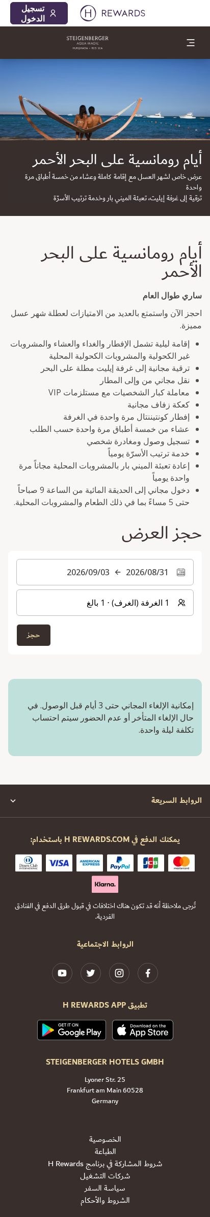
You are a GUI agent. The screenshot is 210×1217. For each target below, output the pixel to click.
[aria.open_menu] (190, 43)
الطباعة (105, 1152)
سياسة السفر (105, 1188)
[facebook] (148, 973)
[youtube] (62, 973)
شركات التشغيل (105, 1176)
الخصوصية (105, 1140)
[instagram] (119, 973)
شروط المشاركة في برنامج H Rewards (105, 1164)
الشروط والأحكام (105, 1201)
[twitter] (91, 973)
